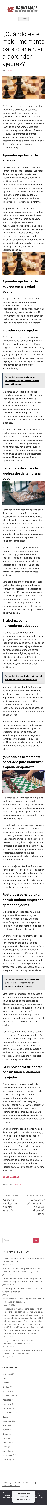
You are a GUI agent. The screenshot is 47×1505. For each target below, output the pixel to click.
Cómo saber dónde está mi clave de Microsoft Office (35, 1205)
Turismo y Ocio (9, 1459)
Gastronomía (8, 1412)
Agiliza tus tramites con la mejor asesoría (11, 1203)
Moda (5, 1425)
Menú (24, 19)
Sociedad (6, 1451)
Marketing (7, 1421)
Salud (4, 1447)
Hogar (5, 1417)
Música (5, 1430)
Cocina (5, 1387)
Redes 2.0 (6, 1442)
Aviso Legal (7, 1482)
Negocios (6, 1434)
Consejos (16, 1184)
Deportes (6, 1400)
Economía (6, 1404)
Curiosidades (8, 1395)
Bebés (5, 1378)
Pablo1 (8, 70)
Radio (5, 1438)
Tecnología (7, 1455)
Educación (7, 1408)
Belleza (5, 1383)
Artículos (6, 1374)
